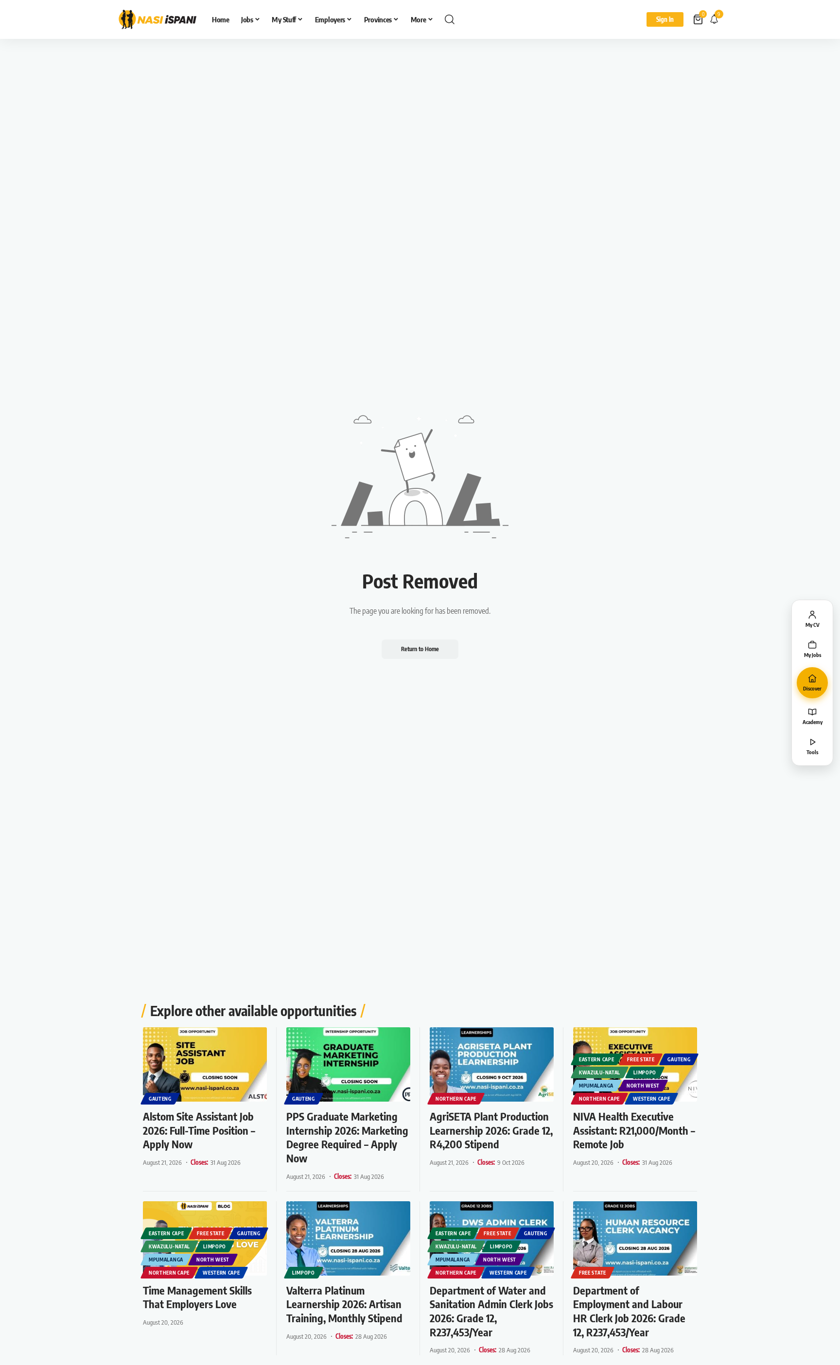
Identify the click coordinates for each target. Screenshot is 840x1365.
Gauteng (160, 1099)
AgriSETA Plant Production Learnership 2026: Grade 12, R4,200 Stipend (491, 1130)
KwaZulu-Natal (599, 1072)
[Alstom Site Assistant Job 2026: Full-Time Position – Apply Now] (205, 1064)
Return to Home (420, 649)
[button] (449, 19)
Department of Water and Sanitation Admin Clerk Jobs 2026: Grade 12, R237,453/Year (491, 1311)
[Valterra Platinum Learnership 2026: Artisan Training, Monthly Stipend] (348, 1238)
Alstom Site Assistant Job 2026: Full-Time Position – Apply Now (199, 1130)
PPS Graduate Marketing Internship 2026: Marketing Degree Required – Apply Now (347, 1137)
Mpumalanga (596, 1086)
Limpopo (644, 1072)
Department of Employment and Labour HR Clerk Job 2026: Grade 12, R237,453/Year (629, 1311)
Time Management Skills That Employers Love (197, 1297)
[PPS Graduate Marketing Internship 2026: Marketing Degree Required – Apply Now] (348, 1064)
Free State (640, 1059)
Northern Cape (456, 1099)
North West (643, 1086)
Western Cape (651, 1099)
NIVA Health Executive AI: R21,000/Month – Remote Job (634, 1130)
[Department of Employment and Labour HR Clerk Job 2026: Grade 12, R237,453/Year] (635, 1238)
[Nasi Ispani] (157, 19)
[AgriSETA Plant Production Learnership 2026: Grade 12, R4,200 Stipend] (492, 1064)
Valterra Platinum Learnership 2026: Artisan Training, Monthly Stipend (344, 1304)
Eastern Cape (596, 1059)
